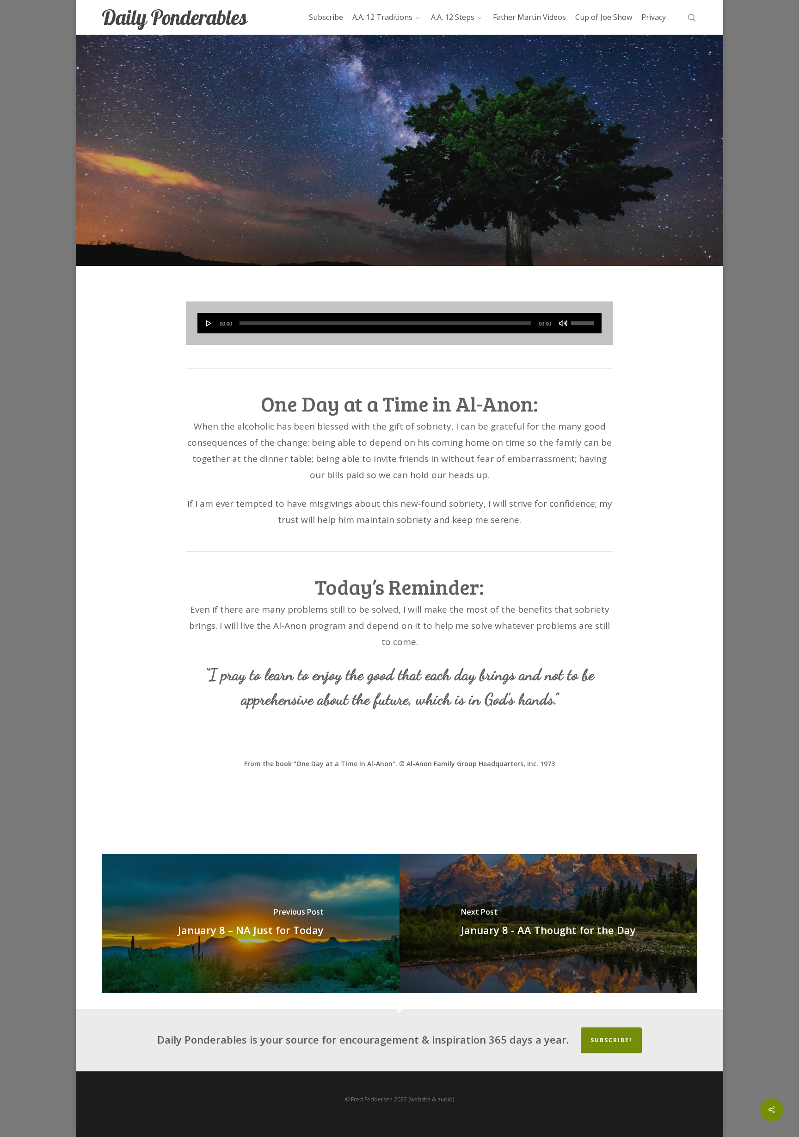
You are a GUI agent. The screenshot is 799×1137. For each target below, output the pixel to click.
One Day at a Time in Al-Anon (399, 207)
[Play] (209, 323)
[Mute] (563, 323)
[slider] (584, 320)
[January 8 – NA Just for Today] (251, 923)
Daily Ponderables (174, 17)
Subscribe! (611, 1040)
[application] (399, 323)
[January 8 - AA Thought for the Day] (548, 923)
